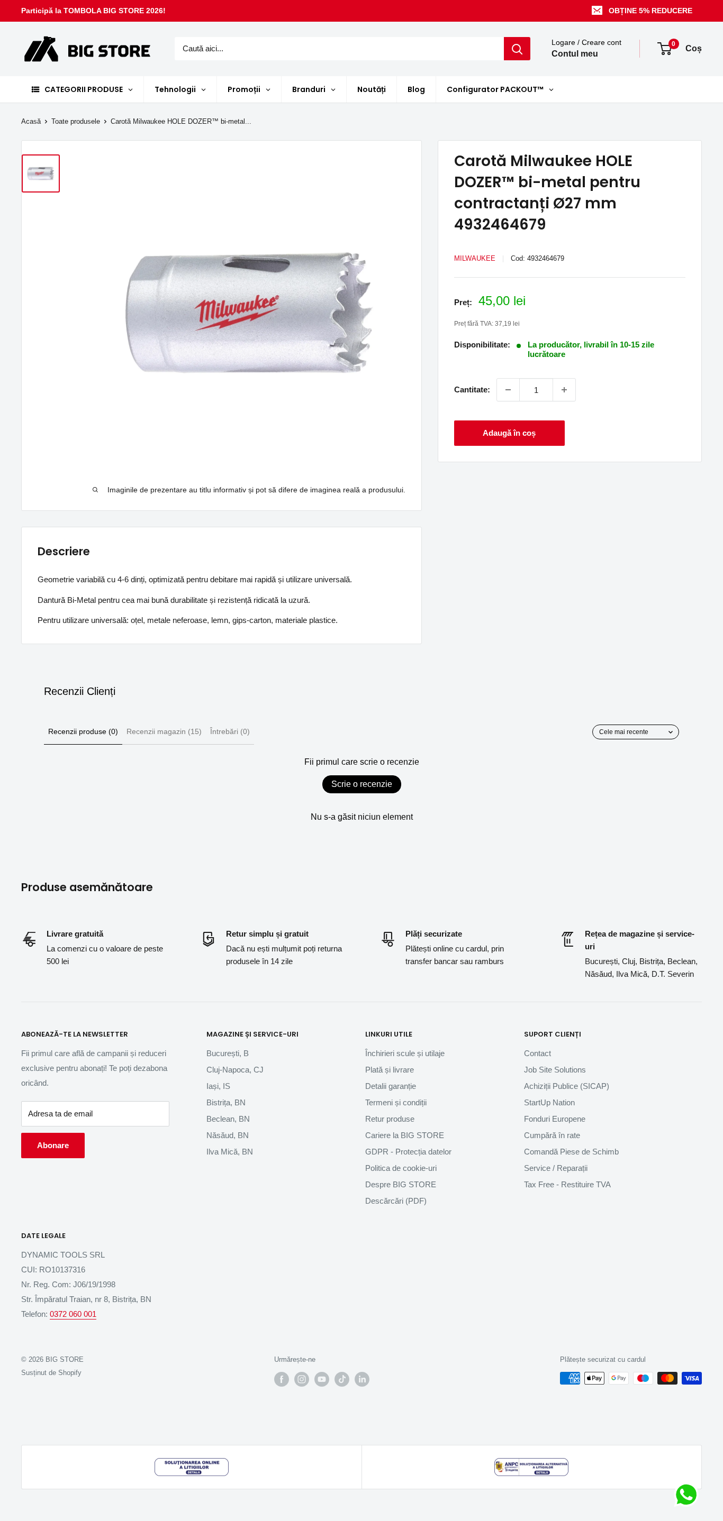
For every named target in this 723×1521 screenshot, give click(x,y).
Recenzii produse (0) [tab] (83, 731)
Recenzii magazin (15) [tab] (164, 731)
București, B (227, 1053)
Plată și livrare (389, 1069)
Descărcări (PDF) (396, 1200)
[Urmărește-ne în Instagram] (301, 1379)
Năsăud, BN (227, 1135)
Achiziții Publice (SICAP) (566, 1086)
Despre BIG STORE (400, 1184)
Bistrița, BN (226, 1102)
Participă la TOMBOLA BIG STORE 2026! (93, 10)
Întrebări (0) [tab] (230, 731)
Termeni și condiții (396, 1102)
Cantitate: (472, 389)
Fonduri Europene (554, 1118)
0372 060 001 (73, 1313)
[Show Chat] (688, 1494)
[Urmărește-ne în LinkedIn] (362, 1379)
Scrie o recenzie (361, 784)
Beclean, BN (228, 1118)
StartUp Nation (549, 1102)
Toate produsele (75, 121)
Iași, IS (218, 1086)
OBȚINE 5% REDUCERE (650, 10)
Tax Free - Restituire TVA (567, 1184)
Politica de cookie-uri (401, 1167)
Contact (537, 1053)
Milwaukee (474, 258)
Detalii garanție (390, 1086)
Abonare (53, 1145)
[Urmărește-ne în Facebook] (281, 1379)
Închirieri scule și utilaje (405, 1053)
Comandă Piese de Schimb (571, 1151)
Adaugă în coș (509, 432)
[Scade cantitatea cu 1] (508, 390)
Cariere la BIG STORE (404, 1135)
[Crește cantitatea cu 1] (564, 390)
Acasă (31, 121)
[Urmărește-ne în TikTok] (342, 1379)
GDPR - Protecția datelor (408, 1151)
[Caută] (517, 48)
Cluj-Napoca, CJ (235, 1069)
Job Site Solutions (555, 1069)
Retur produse (389, 1118)
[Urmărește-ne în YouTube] (321, 1379)
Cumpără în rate (552, 1135)
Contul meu (575, 54)
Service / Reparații (556, 1167)
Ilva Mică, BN (229, 1151)
